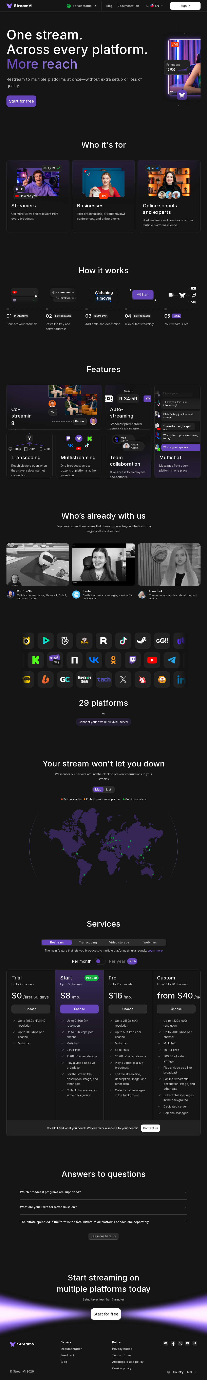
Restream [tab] (56, 942)
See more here (101, 1236)
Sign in (185, 5)
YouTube (187, 1343)
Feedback (68, 1355)
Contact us (150, 1128)
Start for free (21, 101)
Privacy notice (122, 1348)
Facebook (173, 1343)
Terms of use (121, 1355)
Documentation (128, 5)
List (108, 789)
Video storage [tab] (119, 942)
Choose (30, 1009)
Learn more (155, 950)
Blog (109, 5)
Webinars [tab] (150, 942)
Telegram (194, 1343)
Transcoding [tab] (88, 942)
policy (121, 1368)
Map (98, 789)
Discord (165, 1343)
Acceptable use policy (128, 1361)
